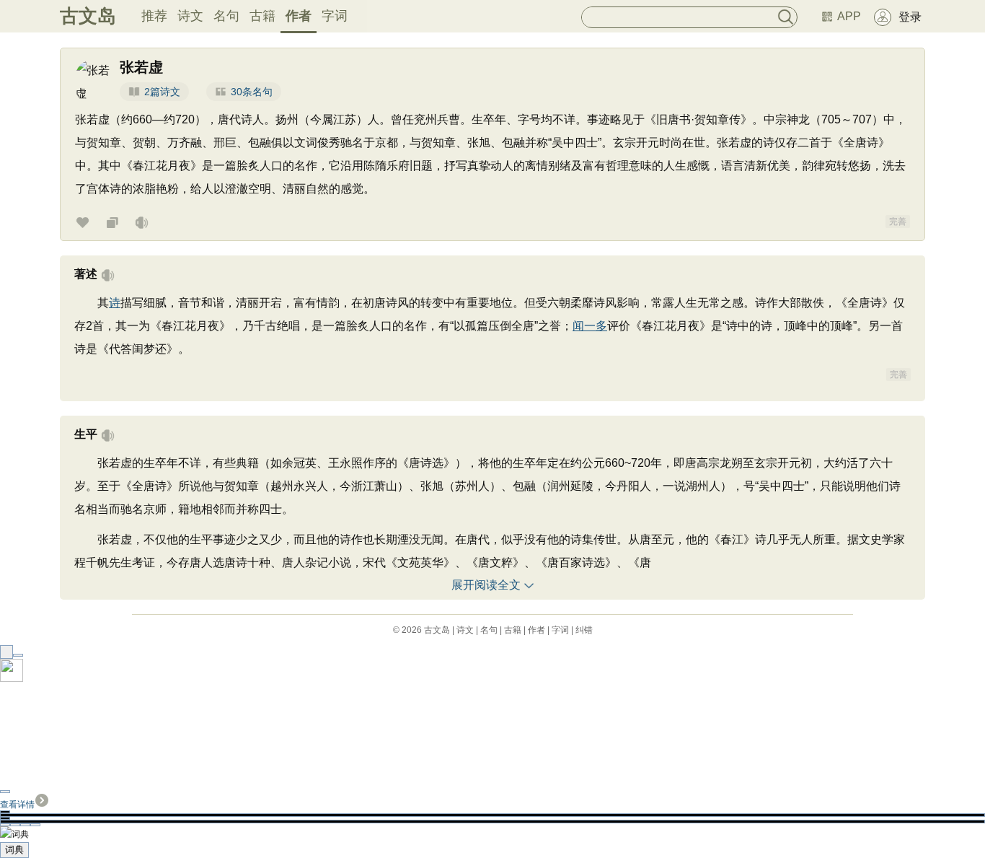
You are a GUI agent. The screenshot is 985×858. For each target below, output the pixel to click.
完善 (897, 221)
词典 (14, 849)
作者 (299, 16)
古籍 (262, 16)
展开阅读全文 (486, 585)
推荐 (154, 16)
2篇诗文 (162, 91)
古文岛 (88, 16)
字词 (335, 16)
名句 (226, 16)
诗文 (190, 16)
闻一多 (590, 326)
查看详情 (17, 805)
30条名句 (252, 91)
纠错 (584, 630)
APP (849, 16)
